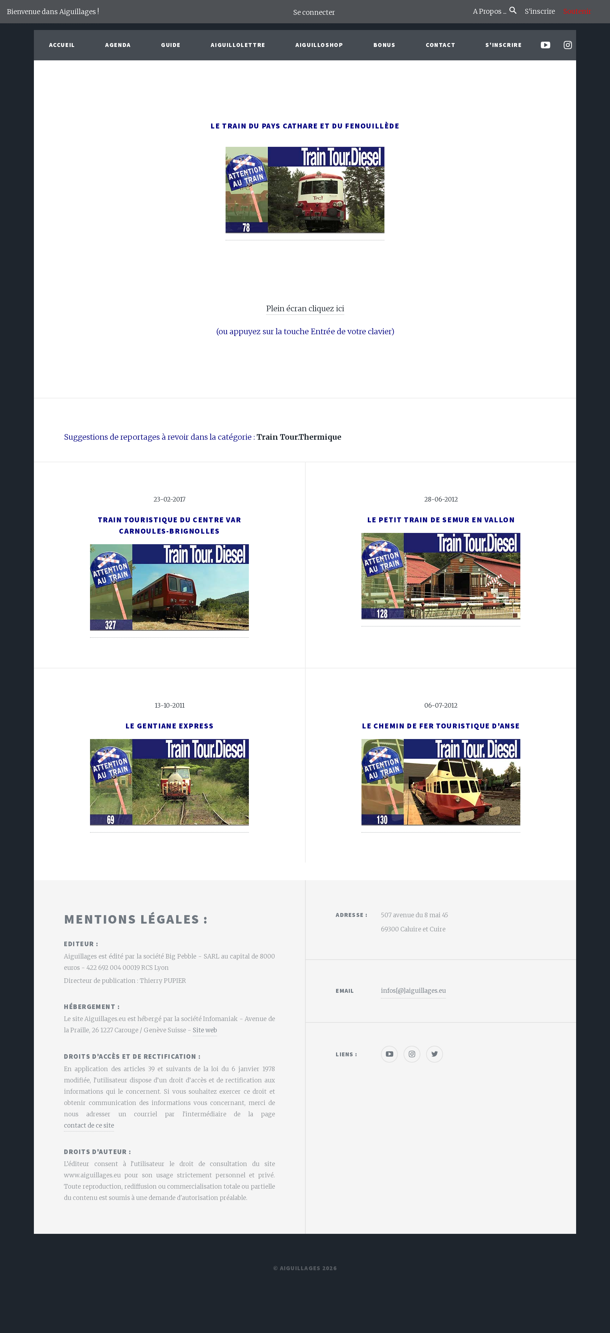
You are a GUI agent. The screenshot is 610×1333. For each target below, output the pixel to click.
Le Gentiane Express (169, 726)
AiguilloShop (319, 45)
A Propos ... (491, 11)
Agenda (118, 45)
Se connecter (314, 12)
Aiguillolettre (238, 45)
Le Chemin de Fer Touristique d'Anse (441, 726)
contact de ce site (89, 1125)
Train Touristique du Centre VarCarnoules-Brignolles (169, 525)
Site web (205, 1030)
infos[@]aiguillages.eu (413, 991)
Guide (171, 45)
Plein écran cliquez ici (305, 308)
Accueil (62, 45)
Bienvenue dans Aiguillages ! (53, 12)
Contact (440, 45)
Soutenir (577, 11)
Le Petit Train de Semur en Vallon (441, 519)
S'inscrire (543, 11)
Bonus (384, 45)
